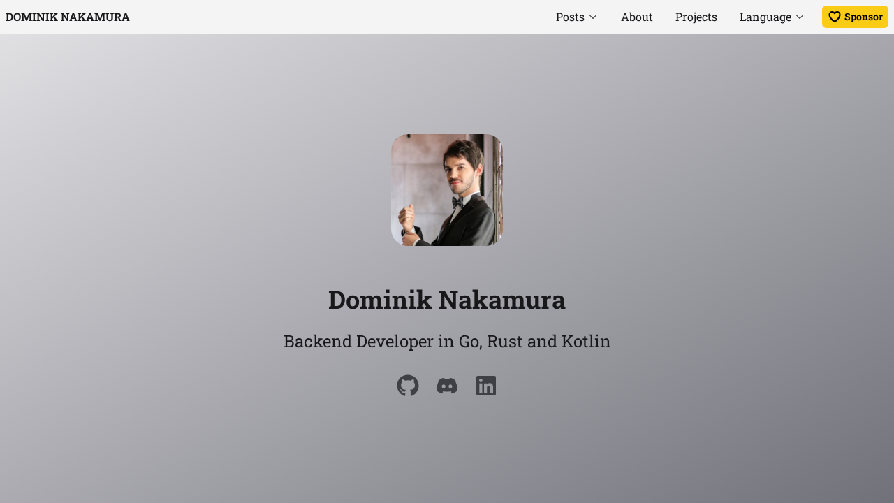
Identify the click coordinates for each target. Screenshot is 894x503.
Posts (570, 16)
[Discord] (447, 385)
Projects (696, 16)
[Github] (408, 385)
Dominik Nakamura (68, 16)
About (637, 16)
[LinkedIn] (486, 385)
